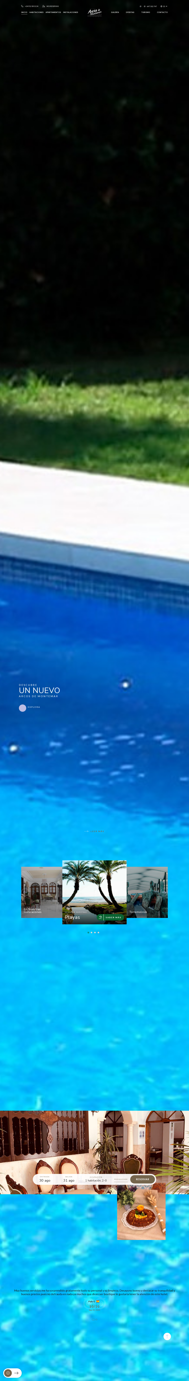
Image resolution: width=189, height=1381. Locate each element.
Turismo (145, 12)
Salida (69, 1177)
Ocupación (96, 1177)
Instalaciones (70, 12)
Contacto (162, 12)
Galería (115, 12)
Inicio (24, 12)
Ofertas (130, 12)
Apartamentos (53, 12)
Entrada (44, 1177)
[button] (88, 932)
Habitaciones (36, 12)
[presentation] (25, 892)
